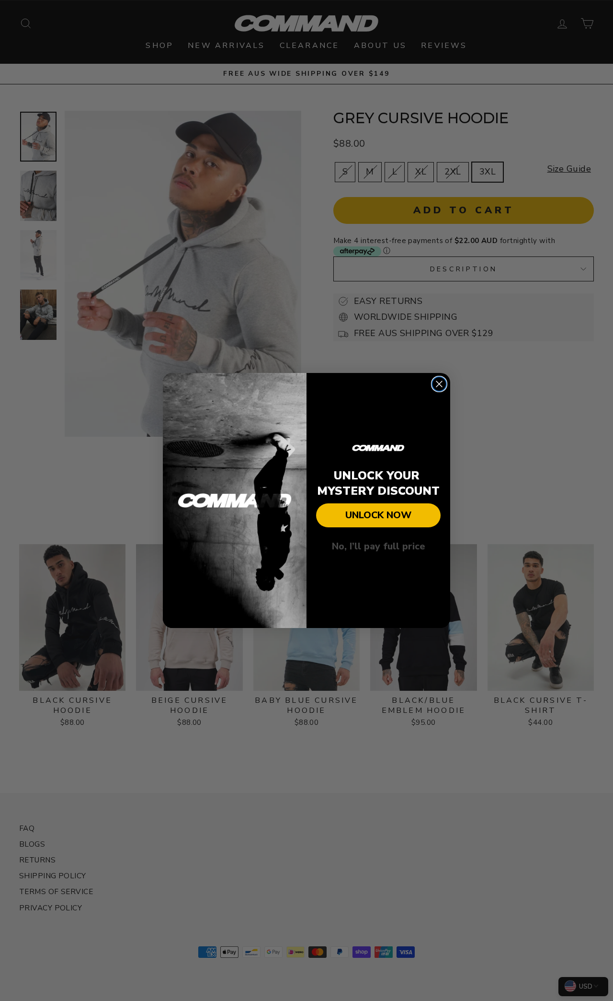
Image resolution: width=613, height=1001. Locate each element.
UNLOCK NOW (378, 515)
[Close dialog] (439, 384)
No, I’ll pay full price (378, 546)
